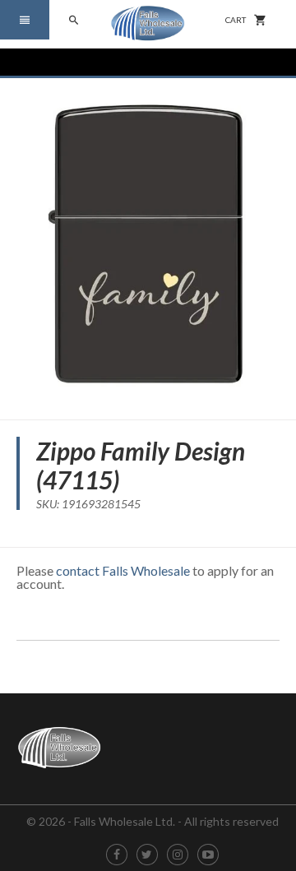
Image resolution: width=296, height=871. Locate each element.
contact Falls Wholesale (123, 570)
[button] (24, 19)
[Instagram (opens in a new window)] (178, 855)
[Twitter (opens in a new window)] (146, 855)
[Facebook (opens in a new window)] (116, 855)
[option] (148, 243)
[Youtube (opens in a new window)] (208, 855)
